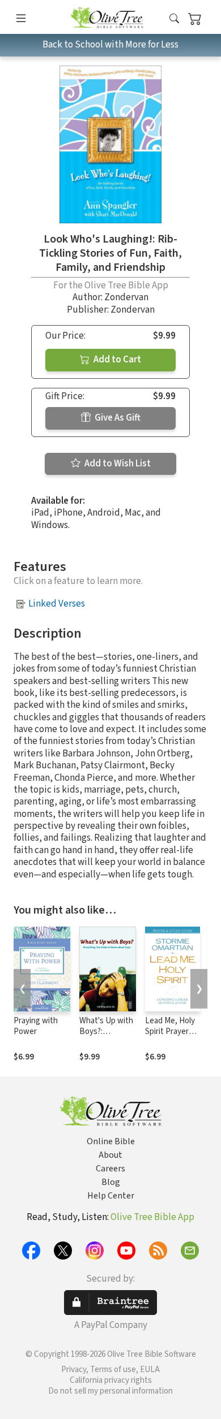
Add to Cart (116, 359)
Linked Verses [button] (56, 604)
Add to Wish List (117, 463)
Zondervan (126, 297)
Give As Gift (117, 418)
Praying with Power (36, 1026)
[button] (174, 19)
